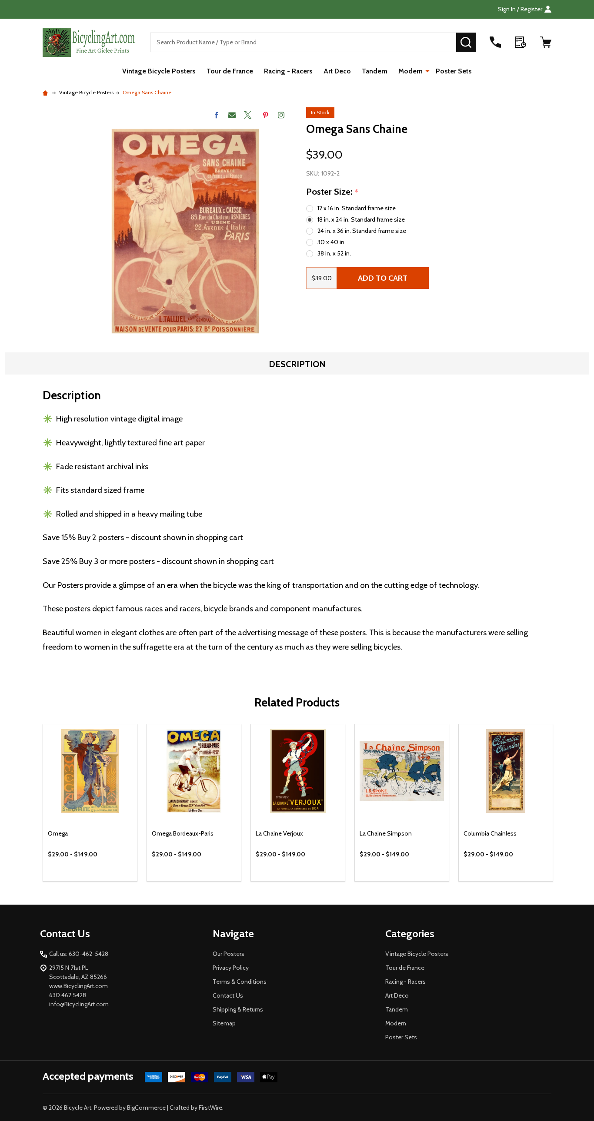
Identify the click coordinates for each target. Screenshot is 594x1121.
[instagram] (281, 115)
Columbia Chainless (490, 833)
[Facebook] (216, 115)
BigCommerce (146, 1107)
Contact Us (228, 995)
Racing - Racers (288, 71)
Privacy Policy (231, 968)
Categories (409, 933)
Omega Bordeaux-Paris (183, 833)
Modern (410, 71)
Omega (58, 833)
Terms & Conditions (240, 981)
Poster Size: (332, 192)
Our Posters (228, 954)
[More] (427, 70)
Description (297, 364)
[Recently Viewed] (520, 42)
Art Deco (337, 71)
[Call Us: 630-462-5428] (495, 42)
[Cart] (545, 42)
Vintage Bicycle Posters (159, 71)
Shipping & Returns (238, 1009)
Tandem (374, 71)
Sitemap (224, 1023)
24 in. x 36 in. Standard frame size (361, 231)
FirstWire (210, 1107)
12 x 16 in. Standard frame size (356, 208)
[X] (247, 115)
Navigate (233, 933)
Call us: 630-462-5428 (78, 954)
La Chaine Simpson (386, 833)
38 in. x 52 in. (334, 253)
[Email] (232, 115)
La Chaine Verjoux (279, 833)
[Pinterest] (265, 115)
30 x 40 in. (331, 242)
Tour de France (230, 71)
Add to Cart (382, 278)
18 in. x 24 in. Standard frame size (361, 219)
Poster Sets (454, 71)
